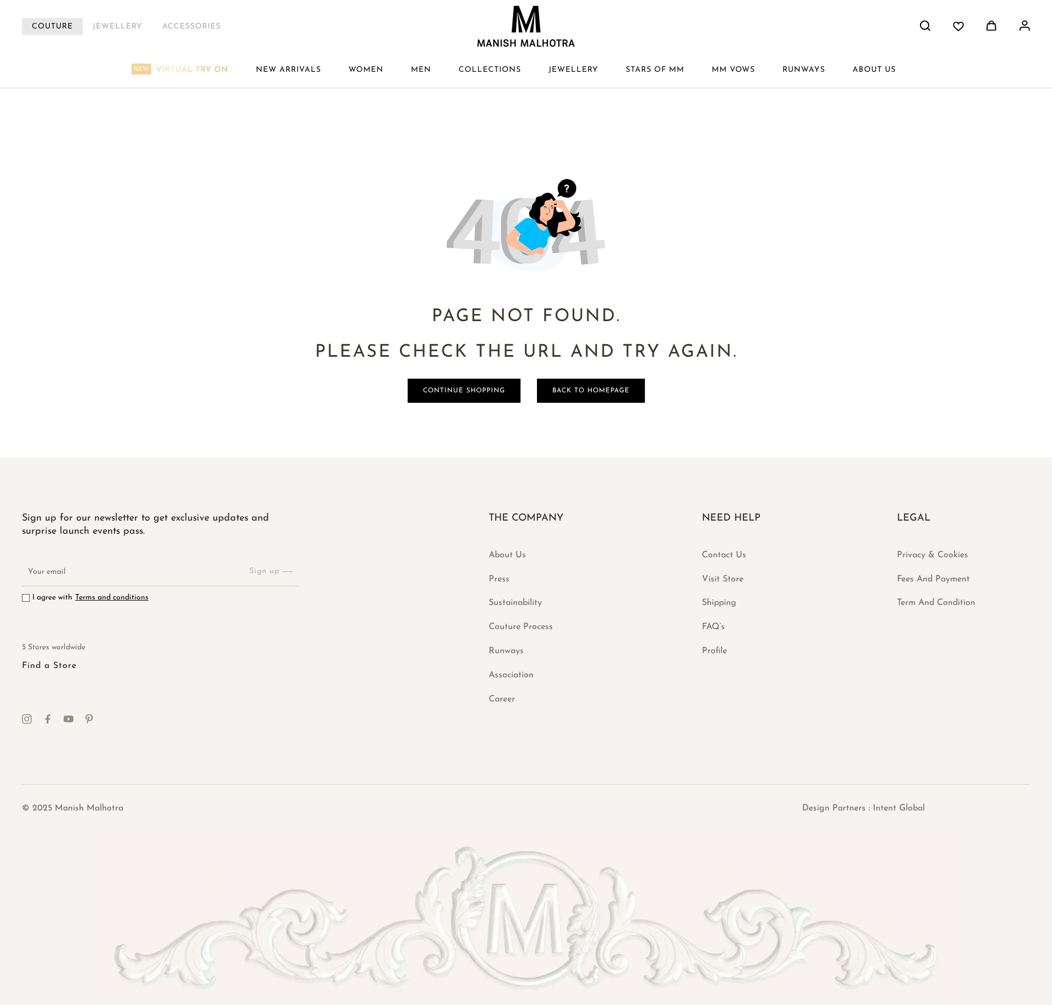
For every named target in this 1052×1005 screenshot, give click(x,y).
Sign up (264, 571)
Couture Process (521, 627)
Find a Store (49, 665)
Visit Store (723, 579)
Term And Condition (936, 602)
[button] (366, 70)
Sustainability (515, 602)
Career (502, 699)
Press (499, 579)
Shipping (719, 602)
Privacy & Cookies (932, 555)
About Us (507, 555)
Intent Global (899, 808)
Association (511, 675)
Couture (52, 26)
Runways (506, 651)
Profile (714, 651)
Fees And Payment (933, 579)
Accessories (191, 26)
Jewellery (117, 26)
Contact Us (724, 555)
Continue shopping (464, 390)
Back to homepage (591, 390)
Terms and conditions (111, 597)
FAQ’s (713, 627)
